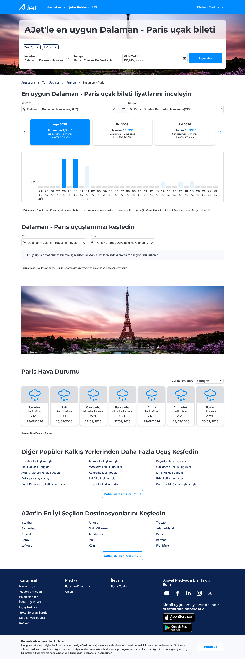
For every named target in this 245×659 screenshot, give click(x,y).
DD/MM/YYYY (133, 60)
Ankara (93, 522)
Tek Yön (29, 47)
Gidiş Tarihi (131, 56)
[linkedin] (188, 593)
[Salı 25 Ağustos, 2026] (46, 187)
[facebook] (177, 593)
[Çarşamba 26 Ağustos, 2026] (52, 187)
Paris (159, 534)
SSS (94, 7)
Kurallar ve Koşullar (32, 617)
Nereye (78, 56)
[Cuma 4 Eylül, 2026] (104, 187)
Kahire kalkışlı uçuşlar (104, 472)
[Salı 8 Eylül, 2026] (128, 187)
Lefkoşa (26, 545)
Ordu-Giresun (98, 528)
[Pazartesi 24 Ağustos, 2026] (40, 187)
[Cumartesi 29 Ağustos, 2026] (69, 187)
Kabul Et (210, 647)
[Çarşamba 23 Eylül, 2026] (215, 187)
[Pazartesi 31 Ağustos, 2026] (81, 187)
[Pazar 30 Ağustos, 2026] (75, 173)
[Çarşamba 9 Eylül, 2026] (133, 187)
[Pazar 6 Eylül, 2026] (116, 187)
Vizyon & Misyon (30, 591)
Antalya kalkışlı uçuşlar (37, 478)
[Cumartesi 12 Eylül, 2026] (151, 187)
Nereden (29, 56)
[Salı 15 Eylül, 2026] (168, 187)
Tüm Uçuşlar (50, 82)
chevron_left (24, 132)
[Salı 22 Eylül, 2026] (209, 187)
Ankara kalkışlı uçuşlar (104, 461)
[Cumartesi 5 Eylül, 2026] (110, 187)
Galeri (69, 591)
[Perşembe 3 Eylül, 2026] (98, 187)
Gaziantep (28, 528)
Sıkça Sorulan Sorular (33, 612)
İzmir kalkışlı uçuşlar (170, 472)
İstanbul (26, 522)
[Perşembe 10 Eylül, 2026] (139, 187)
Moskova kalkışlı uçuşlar (105, 467)
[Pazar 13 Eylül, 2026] (157, 187)
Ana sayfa (28, 82)
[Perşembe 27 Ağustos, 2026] (58, 187)
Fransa (71, 82)
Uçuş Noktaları (29, 607)
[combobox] (45, 60)
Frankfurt (162, 545)
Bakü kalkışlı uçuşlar (103, 478)
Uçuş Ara (205, 58)
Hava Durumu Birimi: (182, 380)
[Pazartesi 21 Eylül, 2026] (203, 187)
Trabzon (162, 522)
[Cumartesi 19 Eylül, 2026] (192, 184)
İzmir (92, 540)
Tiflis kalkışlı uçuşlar (35, 467)
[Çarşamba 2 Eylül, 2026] (93, 187)
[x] (210, 593)
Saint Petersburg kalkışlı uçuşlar (43, 484)
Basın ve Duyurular (78, 586)
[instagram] (199, 593)
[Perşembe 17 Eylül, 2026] (180, 185)
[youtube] (167, 593)
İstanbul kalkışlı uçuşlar (37, 461)
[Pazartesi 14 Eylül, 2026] (163, 185)
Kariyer (24, 623)
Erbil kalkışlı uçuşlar (169, 478)
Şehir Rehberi (79, 7)
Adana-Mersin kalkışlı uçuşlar (41, 472)
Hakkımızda (27, 586)
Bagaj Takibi (119, 586)
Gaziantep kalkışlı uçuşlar (173, 467)
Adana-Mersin (166, 528)
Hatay (25, 540)
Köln (92, 545)
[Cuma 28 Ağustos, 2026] (64, 173)
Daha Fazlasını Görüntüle (122, 494)
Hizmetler (56, 7)
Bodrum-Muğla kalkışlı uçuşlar (177, 484)
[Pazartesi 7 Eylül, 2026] (122, 187)
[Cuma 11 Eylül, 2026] (145, 187)
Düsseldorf (29, 534)
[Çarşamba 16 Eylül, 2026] (174, 187)
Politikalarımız (28, 597)
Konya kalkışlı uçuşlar (103, 484)
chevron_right (221, 132)
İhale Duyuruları (30, 602)
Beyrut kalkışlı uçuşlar (171, 461)
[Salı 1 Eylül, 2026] (87, 177)
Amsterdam (97, 534)
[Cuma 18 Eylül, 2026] (186, 187)
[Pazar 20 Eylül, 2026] (197, 187)
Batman (161, 540)
